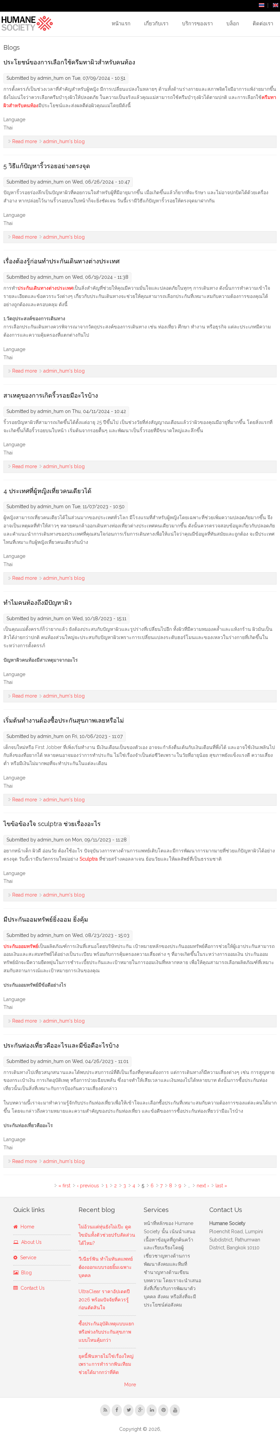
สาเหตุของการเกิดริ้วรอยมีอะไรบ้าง (50, 395)
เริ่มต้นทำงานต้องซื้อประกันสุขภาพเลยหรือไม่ (63, 720)
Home (26, 1226)
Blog (25, 1272)
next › (203, 1185)
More (130, 1384)
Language (14, 119)
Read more (24, 141)
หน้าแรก (121, 24)
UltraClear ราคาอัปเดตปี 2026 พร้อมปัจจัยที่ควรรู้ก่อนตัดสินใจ (104, 1300)
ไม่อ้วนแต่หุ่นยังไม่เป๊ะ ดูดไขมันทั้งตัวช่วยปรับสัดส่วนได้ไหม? (107, 1235)
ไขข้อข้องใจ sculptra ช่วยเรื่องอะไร (52, 823)
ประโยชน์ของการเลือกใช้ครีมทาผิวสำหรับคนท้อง (69, 62)
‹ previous (88, 1185)
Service (26, 1257)
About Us (30, 1242)
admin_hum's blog (64, 141)
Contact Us (31, 1288)
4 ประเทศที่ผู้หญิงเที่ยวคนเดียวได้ (47, 491)
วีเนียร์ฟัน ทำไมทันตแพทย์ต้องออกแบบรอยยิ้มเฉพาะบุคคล (106, 1267)
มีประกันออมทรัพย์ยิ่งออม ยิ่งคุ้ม (45, 919)
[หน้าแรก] (27, 23)
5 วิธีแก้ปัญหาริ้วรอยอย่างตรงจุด (46, 166)
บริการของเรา (197, 24)
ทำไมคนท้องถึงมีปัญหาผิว (37, 602)
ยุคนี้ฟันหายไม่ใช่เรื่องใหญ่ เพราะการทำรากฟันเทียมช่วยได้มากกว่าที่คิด (106, 1364)
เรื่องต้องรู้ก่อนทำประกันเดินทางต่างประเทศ (61, 261)
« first (64, 1185)
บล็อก (232, 24)
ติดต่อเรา (263, 24)
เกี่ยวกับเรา (156, 24)
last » (221, 1185)
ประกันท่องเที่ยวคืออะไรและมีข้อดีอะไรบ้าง (61, 1045)
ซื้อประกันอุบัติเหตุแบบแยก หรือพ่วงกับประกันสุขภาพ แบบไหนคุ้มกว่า (106, 1332)
